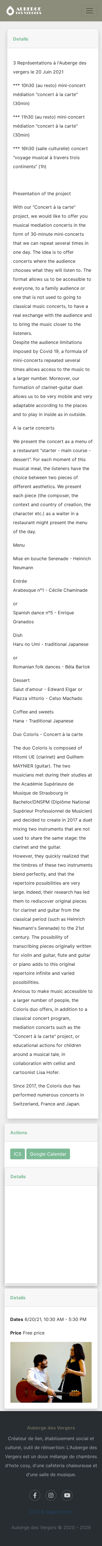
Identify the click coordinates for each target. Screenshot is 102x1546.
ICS (17, 1154)
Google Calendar (48, 1154)
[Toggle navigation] (89, 10)
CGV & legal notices (51, 1511)
